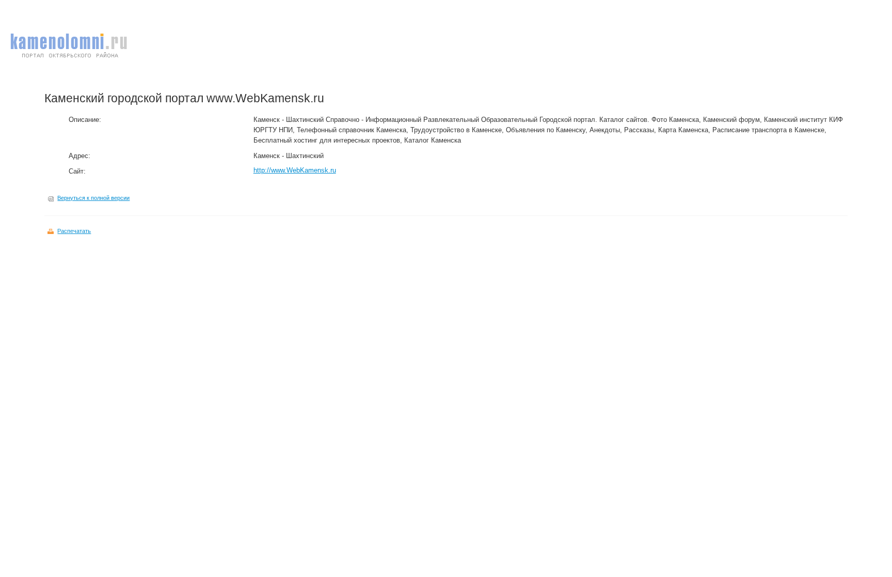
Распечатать (74, 231)
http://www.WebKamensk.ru (294, 170)
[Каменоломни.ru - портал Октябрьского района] (68, 61)
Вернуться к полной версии (93, 198)
